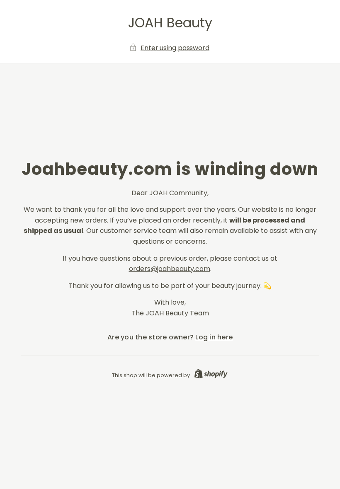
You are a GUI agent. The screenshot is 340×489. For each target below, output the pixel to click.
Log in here (214, 337)
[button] (170, 48)
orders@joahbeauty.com (169, 269)
